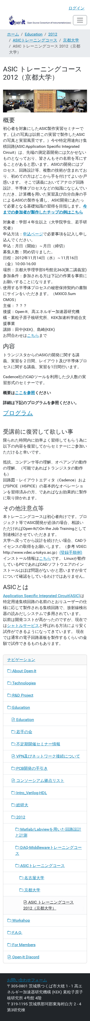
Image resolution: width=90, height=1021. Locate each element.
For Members (23, 944)
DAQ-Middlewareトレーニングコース (48, 850)
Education (33, 34)
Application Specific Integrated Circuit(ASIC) (41, 595)
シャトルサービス (23, 625)
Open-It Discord (25, 957)
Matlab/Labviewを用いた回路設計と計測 (48, 832)
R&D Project (22, 695)
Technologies (23, 683)
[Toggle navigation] (80, 20)
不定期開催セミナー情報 (37, 744)
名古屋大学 (33, 877)
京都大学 (71, 40)
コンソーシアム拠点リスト (39, 780)
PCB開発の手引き (31, 768)
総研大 (21, 805)
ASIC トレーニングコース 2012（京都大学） (48, 905)
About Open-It (23, 670)
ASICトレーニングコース (35, 40)
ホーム (13, 34)
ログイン (76, 8)
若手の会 (23, 731)
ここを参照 (25, 392)
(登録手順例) (71, 552)
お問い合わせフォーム (27, 980)
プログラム (18, 413)
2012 (52, 34)
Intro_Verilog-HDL (31, 792)
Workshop (20, 920)
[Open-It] (38, 20)
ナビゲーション (21, 659)
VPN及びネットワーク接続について (47, 756)
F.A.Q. (16, 932)
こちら (33, 335)
